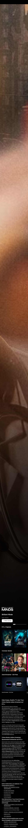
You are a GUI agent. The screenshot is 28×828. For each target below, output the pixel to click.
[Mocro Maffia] (8, 639)
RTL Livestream (5, 733)
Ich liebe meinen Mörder (9, 790)
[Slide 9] (24, 624)
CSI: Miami (4, 745)
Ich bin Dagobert (7, 796)
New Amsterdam (13, 763)
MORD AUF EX (7, 814)
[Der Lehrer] (20, 662)
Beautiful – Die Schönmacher (10, 821)
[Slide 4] (18, 624)
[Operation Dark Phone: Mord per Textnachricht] (20, 639)
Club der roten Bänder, (7, 774)
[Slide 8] (23, 624)
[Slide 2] (16, 624)
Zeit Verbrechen (7, 794)
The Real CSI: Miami (6, 748)
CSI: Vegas (11, 745)
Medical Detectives (17, 746)
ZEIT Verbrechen (7, 816)
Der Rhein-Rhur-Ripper (9, 792)
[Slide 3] (17, 624)
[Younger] (8, 662)
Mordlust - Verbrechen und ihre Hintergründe (13, 812)
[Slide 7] (22, 624)
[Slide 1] (14, 624)
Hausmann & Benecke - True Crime (11, 807)
